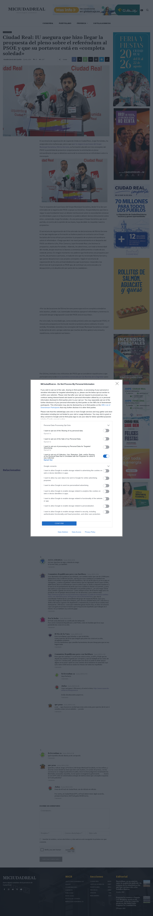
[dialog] (76, 458)
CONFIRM (59, 523)
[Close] (118, 384)
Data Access (76, 532)
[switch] (106, 430)
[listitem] (76, 425)
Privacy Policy (90, 532)
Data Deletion (63, 532)
